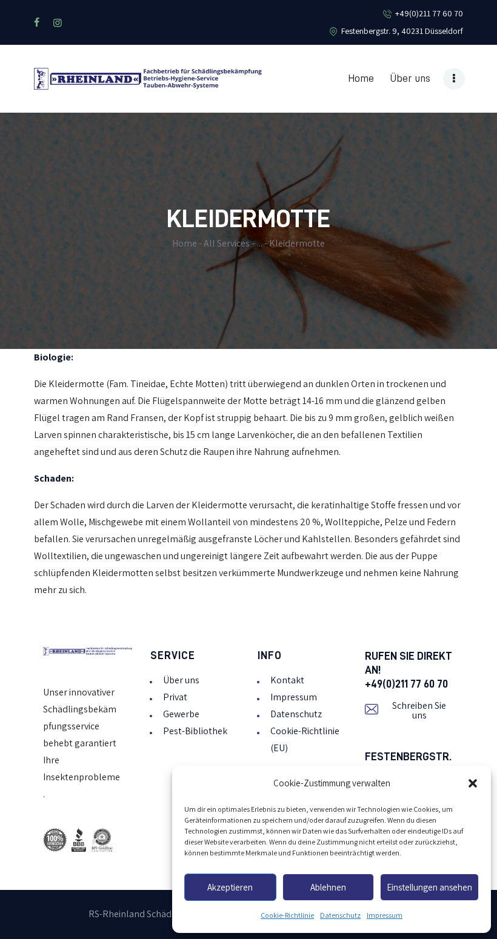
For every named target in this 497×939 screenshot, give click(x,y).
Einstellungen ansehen (429, 887)
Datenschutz (340, 915)
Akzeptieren (230, 887)
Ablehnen (328, 887)
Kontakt (287, 680)
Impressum (384, 915)
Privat (175, 697)
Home (184, 243)
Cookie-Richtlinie (287, 915)
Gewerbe (181, 714)
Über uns (181, 680)
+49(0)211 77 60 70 (406, 684)
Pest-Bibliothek (195, 731)
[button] (473, 783)
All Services (227, 243)
